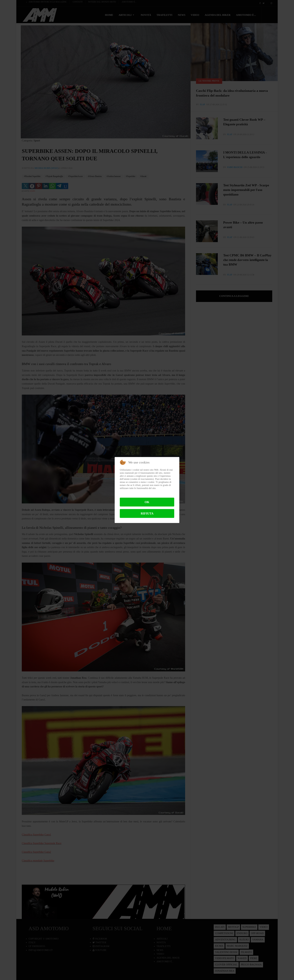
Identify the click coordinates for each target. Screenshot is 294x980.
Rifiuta (147, 513)
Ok (147, 502)
